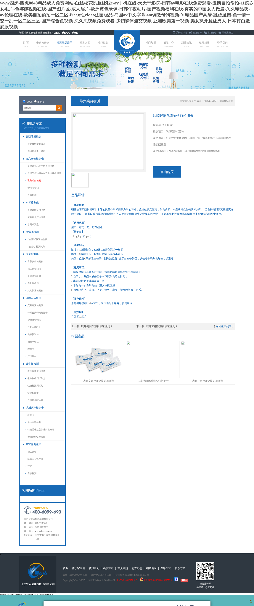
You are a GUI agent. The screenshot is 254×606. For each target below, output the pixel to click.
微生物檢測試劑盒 (36, 378)
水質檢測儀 (32, 202)
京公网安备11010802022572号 (158, 580)
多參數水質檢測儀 (36, 210)
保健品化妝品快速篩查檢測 (41, 429)
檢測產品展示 (64, 42)
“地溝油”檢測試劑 (36, 246)
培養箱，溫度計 (35, 459)
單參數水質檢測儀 (36, 217)
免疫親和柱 (33, 334)
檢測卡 (31, 415)
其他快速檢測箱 (35, 290)
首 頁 (26, 42)
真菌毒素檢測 (33, 298)
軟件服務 (204, 42)
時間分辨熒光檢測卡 (38, 312)
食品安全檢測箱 (35, 261)
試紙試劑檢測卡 (35, 407)
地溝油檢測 (32, 232)
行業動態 (137, 568)
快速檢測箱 (32, 254)
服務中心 (168, 42)
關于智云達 (78, 568)
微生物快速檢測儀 (36, 371)
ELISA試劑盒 (34, 327)
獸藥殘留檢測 (34, 180)
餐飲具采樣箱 (34, 276)
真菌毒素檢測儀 (35, 305)
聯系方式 (180, 568)
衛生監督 (32, 451)
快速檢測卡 (33, 393)
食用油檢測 (33, 187)
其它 (30, 466)
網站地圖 (151, 568)
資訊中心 (94, 568)
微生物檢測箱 (34, 268)
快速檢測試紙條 (35, 400)
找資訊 (40, 102)
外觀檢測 (32, 195)
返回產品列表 (224, 326)
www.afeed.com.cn (43, 531)
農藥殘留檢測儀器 (36, 144)
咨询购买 (167, 172)
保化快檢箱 (33, 283)
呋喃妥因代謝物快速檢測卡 (96, 326)
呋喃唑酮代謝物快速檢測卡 (153, 380)
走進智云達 (42, 42)
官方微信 (212, 32)
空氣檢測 (32, 473)
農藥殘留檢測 (33, 136)
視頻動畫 (103, 42)
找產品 (29, 102)
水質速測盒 (33, 224)
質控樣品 (32, 356)
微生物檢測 (32, 363)
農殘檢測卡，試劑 (36, 151)
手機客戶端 (181, 32)
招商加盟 (151, 42)
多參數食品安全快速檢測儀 (41, 166)
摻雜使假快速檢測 (36, 437)
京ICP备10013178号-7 (126, 580)
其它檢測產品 (33, 444)
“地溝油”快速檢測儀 (37, 239)
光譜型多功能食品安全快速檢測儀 (44, 173)
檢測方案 (85, 42)
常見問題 (123, 568)
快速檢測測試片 (35, 385)
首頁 (199, 101)
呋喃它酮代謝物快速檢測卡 (162, 326)
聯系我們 (222, 42)
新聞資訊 (186, 42)
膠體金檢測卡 (34, 320)
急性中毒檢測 (34, 422)
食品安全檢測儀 (35, 158)
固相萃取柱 (33, 341)
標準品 (31, 349)
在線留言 (165, 568)
